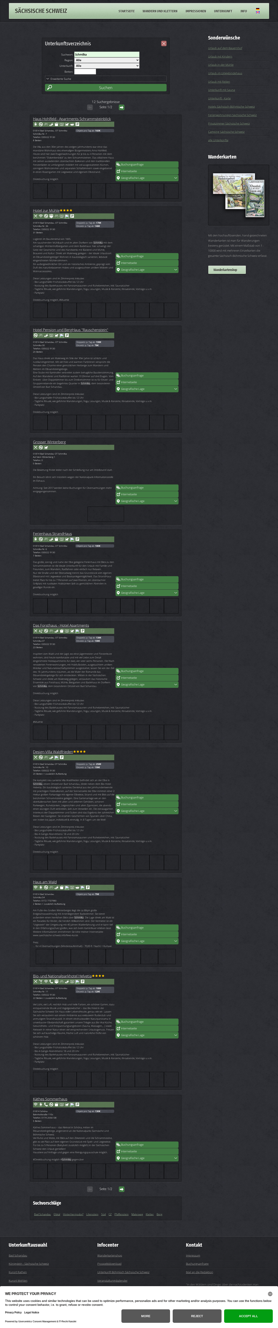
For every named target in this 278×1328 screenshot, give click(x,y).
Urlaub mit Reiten (219, 81)
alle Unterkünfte (218, 140)
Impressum (193, 1255)
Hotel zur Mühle (46, 210)
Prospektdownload (109, 1264)
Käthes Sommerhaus (50, 1098)
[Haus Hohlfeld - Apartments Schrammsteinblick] (147, 139)
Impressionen (196, 11)
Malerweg (137, 1214)
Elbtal (57, 1214)
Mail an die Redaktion (199, 1272)
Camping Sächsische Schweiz (226, 132)
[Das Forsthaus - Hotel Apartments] (147, 646)
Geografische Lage (132, 178)
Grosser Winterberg (49, 441)
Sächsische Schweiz (41, 11)
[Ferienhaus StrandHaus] (147, 554)
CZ (110, 1214)
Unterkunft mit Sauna (221, 90)
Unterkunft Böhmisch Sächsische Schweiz (123, 1272)
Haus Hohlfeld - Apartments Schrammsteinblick (72, 118)
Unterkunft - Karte (219, 98)
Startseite (127, 11)
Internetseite (129, 171)
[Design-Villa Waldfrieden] (147, 772)
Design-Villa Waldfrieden (53, 751)
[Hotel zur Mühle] (147, 231)
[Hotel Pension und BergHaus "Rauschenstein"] (147, 350)
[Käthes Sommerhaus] (147, 1119)
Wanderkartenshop (225, 270)
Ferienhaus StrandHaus (52, 533)
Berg (159, 1214)
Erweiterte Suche (61, 79)
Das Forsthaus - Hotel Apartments (61, 625)
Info (244, 11)
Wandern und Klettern (160, 11)
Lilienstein (92, 1214)
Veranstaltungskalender (112, 1280)
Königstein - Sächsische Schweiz (29, 1264)
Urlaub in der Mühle (220, 65)
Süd (103, 1214)
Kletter (150, 1214)
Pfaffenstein (121, 1214)
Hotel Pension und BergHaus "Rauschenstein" (70, 329)
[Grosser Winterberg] (147, 462)
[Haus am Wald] (147, 902)
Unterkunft (223, 11)
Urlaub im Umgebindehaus (225, 73)
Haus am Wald (45, 881)
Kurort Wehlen (18, 1280)
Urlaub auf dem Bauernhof (225, 48)
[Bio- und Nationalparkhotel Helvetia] (147, 996)
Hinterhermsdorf (73, 1214)
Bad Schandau (42, 1214)
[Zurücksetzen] (164, 43)
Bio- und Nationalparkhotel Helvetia (62, 975)
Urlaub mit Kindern (220, 56)
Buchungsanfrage (132, 164)
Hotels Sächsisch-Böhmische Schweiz (231, 106)
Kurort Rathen (18, 1272)
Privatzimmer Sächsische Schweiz (229, 123)
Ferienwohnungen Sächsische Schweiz (232, 115)
